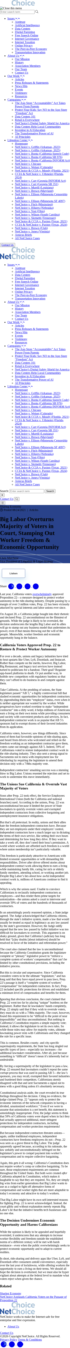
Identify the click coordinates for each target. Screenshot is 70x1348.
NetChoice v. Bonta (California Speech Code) (42, 153)
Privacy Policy (8, 1339)
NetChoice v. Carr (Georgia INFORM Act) (40, 180)
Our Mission (22, 59)
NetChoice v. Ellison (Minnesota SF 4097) (40, 201)
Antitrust (20, 21)
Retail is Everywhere (27, 120)
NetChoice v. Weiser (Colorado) (34, 167)
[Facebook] (12, 1344)
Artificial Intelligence (27, 25)
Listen (14, 573)
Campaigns (14, 99)
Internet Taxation (25, 42)
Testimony (21, 92)
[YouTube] (20, 1344)
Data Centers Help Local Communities (38, 126)
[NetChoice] (35, 3)
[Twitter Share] (11, 586)
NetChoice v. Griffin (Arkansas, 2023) (37, 147)
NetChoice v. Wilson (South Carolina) (37, 214)
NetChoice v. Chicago (28, 163)
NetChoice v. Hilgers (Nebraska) (34, 207)
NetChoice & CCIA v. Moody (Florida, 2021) (42, 170)
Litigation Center (17, 140)
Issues (11, 18)
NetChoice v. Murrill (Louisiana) (34, 187)
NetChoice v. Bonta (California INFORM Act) (42, 160)
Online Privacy (24, 45)
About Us (13, 55)
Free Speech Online (26, 35)
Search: (4, 491)
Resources (21, 96)
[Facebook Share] (20, 586)
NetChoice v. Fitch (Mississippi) (34, 204)
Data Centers (22, 28)
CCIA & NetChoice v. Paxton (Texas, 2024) (41, 224)
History (19, 62)
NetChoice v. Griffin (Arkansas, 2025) (37, 150)
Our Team (21, 69)
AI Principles (22, 136)
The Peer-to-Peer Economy (31, 49)
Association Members (28, 65)
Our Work (13, 76)
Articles (19, 79)
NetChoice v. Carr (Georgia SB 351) (36, 184)
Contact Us (21, 72)
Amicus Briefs (23, 234)
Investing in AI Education (30, 130)
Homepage (21, 143)
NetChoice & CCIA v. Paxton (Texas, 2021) (41, 221)
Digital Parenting (25, 32)
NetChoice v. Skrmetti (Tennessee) (35, 218)
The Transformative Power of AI (34, 133)
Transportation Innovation (30, 52)
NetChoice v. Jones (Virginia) (32, 231)
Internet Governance (27, 38)
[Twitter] (4, 1344)
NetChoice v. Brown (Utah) (31, 228)
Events (19, 89)
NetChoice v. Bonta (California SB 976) (38, 157)
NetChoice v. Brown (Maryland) (34, 190)
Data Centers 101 (25, 116)
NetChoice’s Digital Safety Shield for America (42, 123)
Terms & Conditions (30, 1339)
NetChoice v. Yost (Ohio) (30, 211)
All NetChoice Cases (27, 238)
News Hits (21, 86)
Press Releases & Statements (32, 82)
